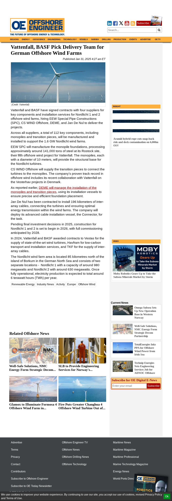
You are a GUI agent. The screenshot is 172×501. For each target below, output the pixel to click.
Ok (166, 496)
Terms (14, 449)
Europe (71, 284)
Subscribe (143, 23)
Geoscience (39, 39)
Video (116, 241)
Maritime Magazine (124, 449)
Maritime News (122, 442)
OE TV (157, 39)
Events (133, 39)
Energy (26, 39)
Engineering (54, 39)
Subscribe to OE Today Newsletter (31, 486)
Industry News (45, 284)
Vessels (83, 39)
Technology (70, 39)
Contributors (18, 471)
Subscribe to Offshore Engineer (29, 478)
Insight (117, 106)
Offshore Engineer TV (75, 442)
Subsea (95, 39)
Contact (15, 464)
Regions (14, 39)
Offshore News (71, 449)
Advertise (145, 39)
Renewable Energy (23, 284)
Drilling (106, 39)
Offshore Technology (74, 464)
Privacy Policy (153, 494)
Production (120, 39)
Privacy (15, 456)
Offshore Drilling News (75, 456)
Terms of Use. (14, 498)
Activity (60, 284)
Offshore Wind (86, 284)
